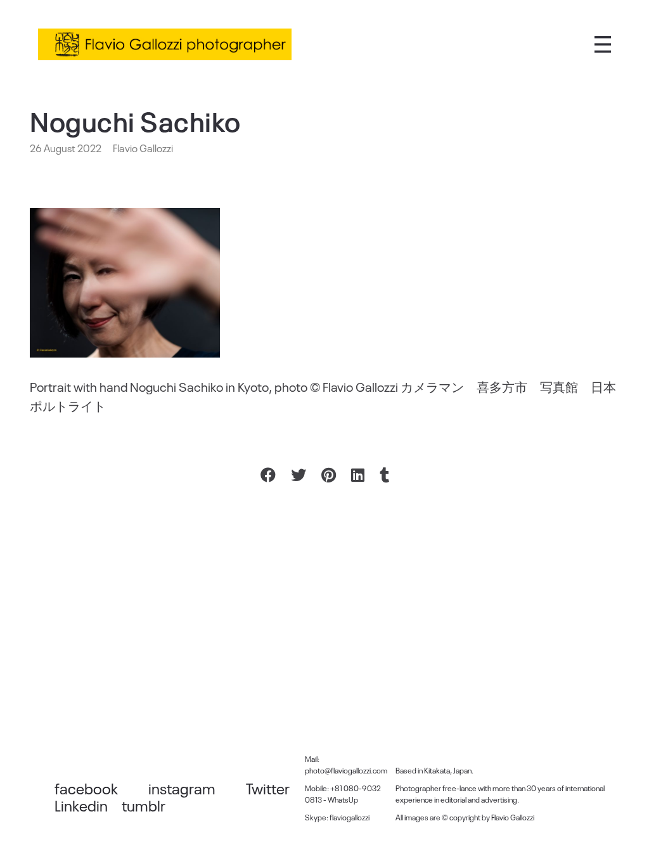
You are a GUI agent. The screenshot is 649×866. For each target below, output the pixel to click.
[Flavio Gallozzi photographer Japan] (165, 44)
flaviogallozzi (349, 817)
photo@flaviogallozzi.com (346, 770)
